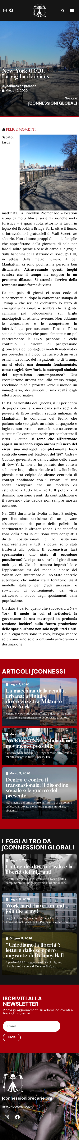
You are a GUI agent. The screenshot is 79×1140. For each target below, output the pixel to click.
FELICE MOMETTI (21, 129)
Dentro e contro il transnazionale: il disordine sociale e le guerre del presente (37, 788)
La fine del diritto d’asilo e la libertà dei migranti (39, 869)
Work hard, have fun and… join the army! (37, 909)
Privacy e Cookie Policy (17, 1106)
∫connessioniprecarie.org (27, 1098)
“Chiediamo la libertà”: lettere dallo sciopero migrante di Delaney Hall (35, 951)
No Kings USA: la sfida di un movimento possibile (39, 743)
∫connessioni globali (52, 103)
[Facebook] (11, 10)
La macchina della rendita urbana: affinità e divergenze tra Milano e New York (36, 699)
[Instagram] (5, 10)
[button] (72, 10)
